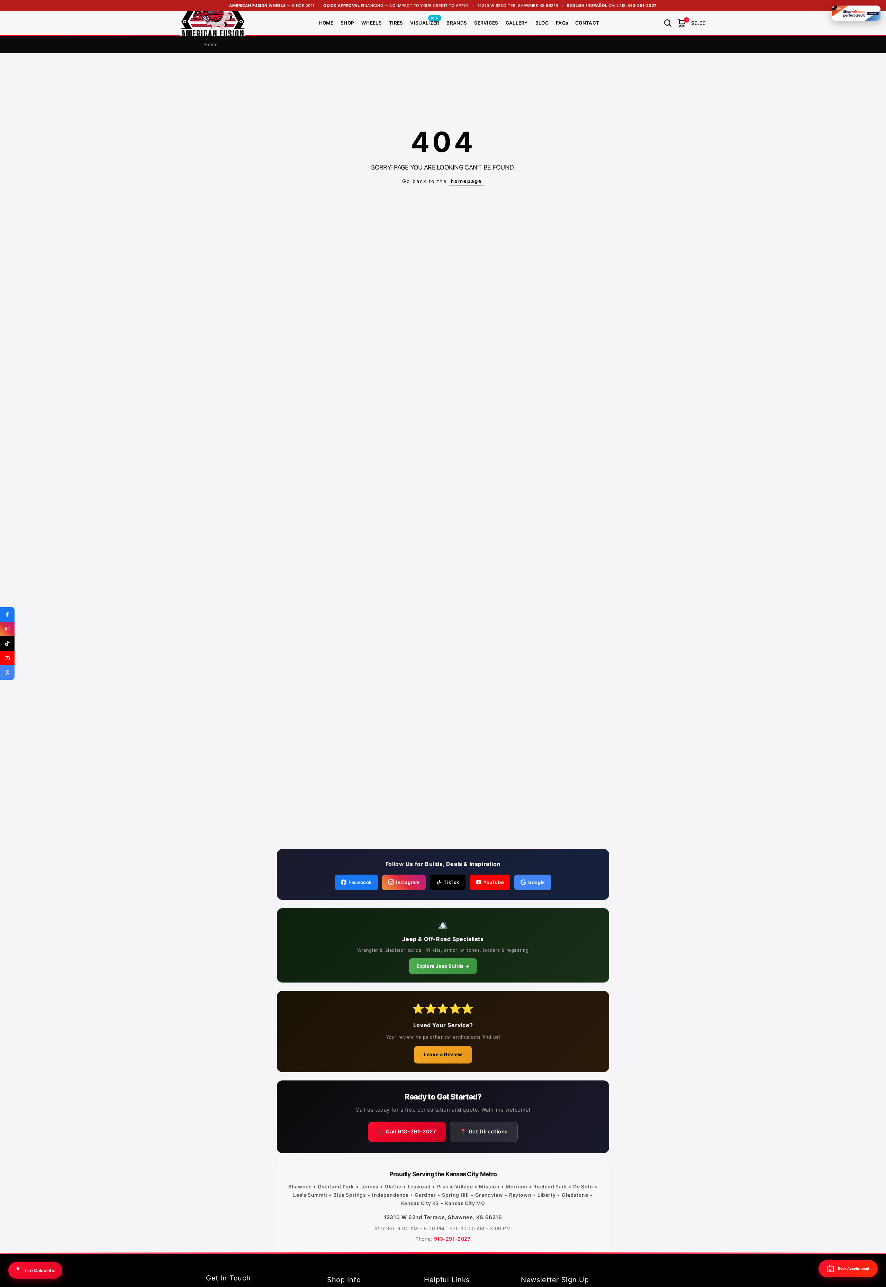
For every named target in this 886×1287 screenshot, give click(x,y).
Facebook (360, 882)
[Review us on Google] (7, 672)
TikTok (451, 882)
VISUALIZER (424, 22)
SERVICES (486, 23)
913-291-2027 (642, 5)
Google (536, 882)
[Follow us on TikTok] (7, 643)
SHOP (347, 23)
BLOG (542, 23)
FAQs (562, 23)
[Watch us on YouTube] (7, 658)
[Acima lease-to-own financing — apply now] (856, 13)
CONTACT (587, 23)
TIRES (396, 23)
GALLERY (517, 23)
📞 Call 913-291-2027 (407, 1131)
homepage (466, 181)
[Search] (668, 23)
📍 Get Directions (484, 1131)
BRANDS (456, 23)
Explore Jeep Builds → (443, 966)
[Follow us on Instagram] (7, 629)
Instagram (407, 882)
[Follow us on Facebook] (7, 614)
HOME (326, 23)
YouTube (493, 882)
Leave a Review (443, 1054)
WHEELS (371, 23)
